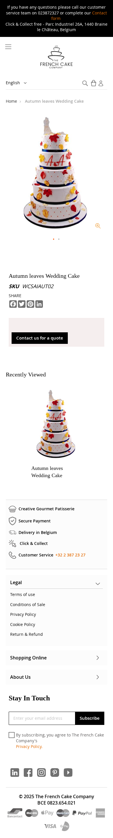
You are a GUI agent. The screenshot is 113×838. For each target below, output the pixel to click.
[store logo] (56, 57)
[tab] (56, 584)
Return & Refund (26, 634)
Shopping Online (28, 658)
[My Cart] (94, 83)
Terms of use (22, 594)
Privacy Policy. (29, 746)
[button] (20, 83)
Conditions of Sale (27, 604)
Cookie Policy (22, 624)
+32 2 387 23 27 (70, 555)
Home (12, 101)
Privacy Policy (23, 614)
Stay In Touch (29, 698)
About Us (20, 677)
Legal (16, 582)
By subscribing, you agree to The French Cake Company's (60, 740)
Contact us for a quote (39, 338)
